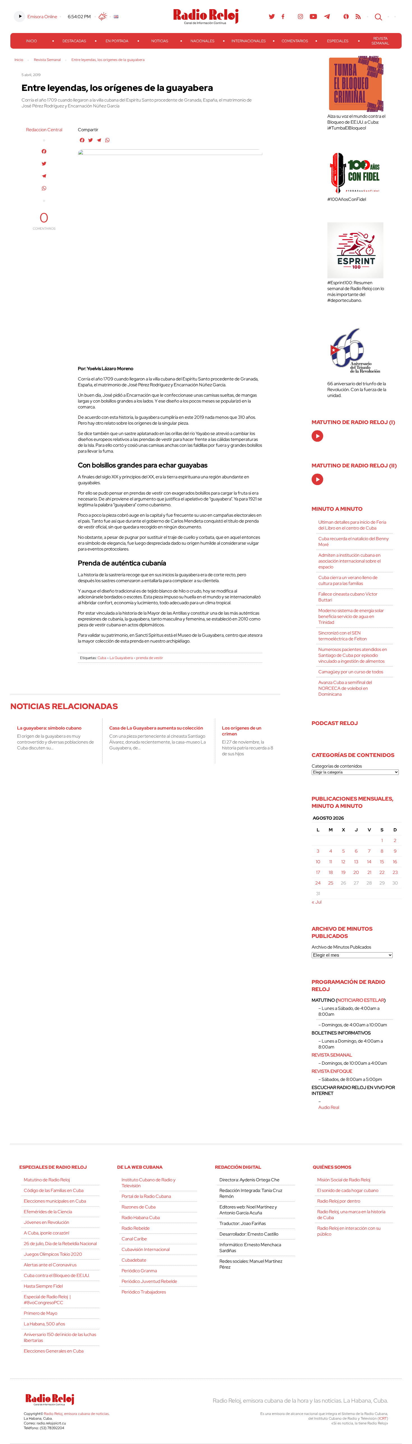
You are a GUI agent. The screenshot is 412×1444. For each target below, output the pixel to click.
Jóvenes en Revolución (46, 1222)
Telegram (327, 16)
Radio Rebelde (136, 1228)
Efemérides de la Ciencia (48, 1212)
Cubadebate (134, 1260)
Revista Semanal (380, 41)
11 (330, 862)
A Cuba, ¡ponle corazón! (46, 1233)
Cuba (102, 657)
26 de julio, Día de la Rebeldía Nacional (60, 1244)
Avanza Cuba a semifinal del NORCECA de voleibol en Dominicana (345, 688)
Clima (103, 16)
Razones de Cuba (139, 1207)
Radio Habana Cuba (141, 1217)
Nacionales (202, 41)
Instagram (300, 16)
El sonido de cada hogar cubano (347, 1190)
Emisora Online (42, 17)
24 (318, 883)
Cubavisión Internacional (146, 1249)
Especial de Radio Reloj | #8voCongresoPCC (47, 1300)
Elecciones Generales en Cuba (54, 1351)
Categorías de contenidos (337, 766)
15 (382, 862)
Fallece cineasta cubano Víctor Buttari (348, 597)
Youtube (313, 16)
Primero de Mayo (40, 1313)
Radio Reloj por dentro (338, 1201)
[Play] (318, 436)
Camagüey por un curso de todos (350, 672)
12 (343, 862)
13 (356, 862)
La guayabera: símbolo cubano (49, 728)
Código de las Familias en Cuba (54, 1190)
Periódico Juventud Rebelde (149, 1281)
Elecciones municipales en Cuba (55, 1201)
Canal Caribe (134, 1239)
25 (330, 883)
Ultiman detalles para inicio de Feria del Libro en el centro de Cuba (352, 525)
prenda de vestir (149, 657)
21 (369, 872)
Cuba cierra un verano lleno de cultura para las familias (348, 580)
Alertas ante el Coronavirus (50, 1265)
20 (356, 872)
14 (369, 862)
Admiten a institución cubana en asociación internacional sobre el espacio (349, 561)
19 (343, 872)
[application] (317, 436)
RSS (358, 16)
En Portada (117, 41)
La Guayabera (121, 657)
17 (318, 872)
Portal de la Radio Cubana (146, 1196)
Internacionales (249, 41)
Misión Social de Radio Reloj (343, 1180)
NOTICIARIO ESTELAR (360, 1000)
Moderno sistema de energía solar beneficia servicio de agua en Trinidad (351, 616)
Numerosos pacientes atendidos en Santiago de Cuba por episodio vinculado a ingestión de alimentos (352, 655)
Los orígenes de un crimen (241, 731)
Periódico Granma (139, 1271)
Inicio (31, 41)
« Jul (316, 902)
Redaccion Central (44, 130)
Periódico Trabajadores (144, 1292)
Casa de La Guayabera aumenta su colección (156, 728)
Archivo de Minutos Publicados (341, 947)
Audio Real (328, 1107)
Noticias (159, 41)
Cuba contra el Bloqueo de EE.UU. (56, 1275)
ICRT (383, 1418)
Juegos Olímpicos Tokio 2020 (53, 1254)
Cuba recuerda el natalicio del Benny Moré (353, 541)
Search (378, 16)
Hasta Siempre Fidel (43, 1286)
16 (395, 862)
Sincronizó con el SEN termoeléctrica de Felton (342, 636)
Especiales (337, 41)
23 (395, 872)
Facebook (283, 16)
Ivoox (346, 16)
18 (331, 872)
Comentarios (295, 41)
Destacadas (74, 41)
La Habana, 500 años (44, 1324)
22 (382, 872)
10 (318, 862)
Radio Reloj (206, 16)
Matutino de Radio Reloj (47, 1180)
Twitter (272, 16)
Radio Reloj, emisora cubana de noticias (76, 1413)
